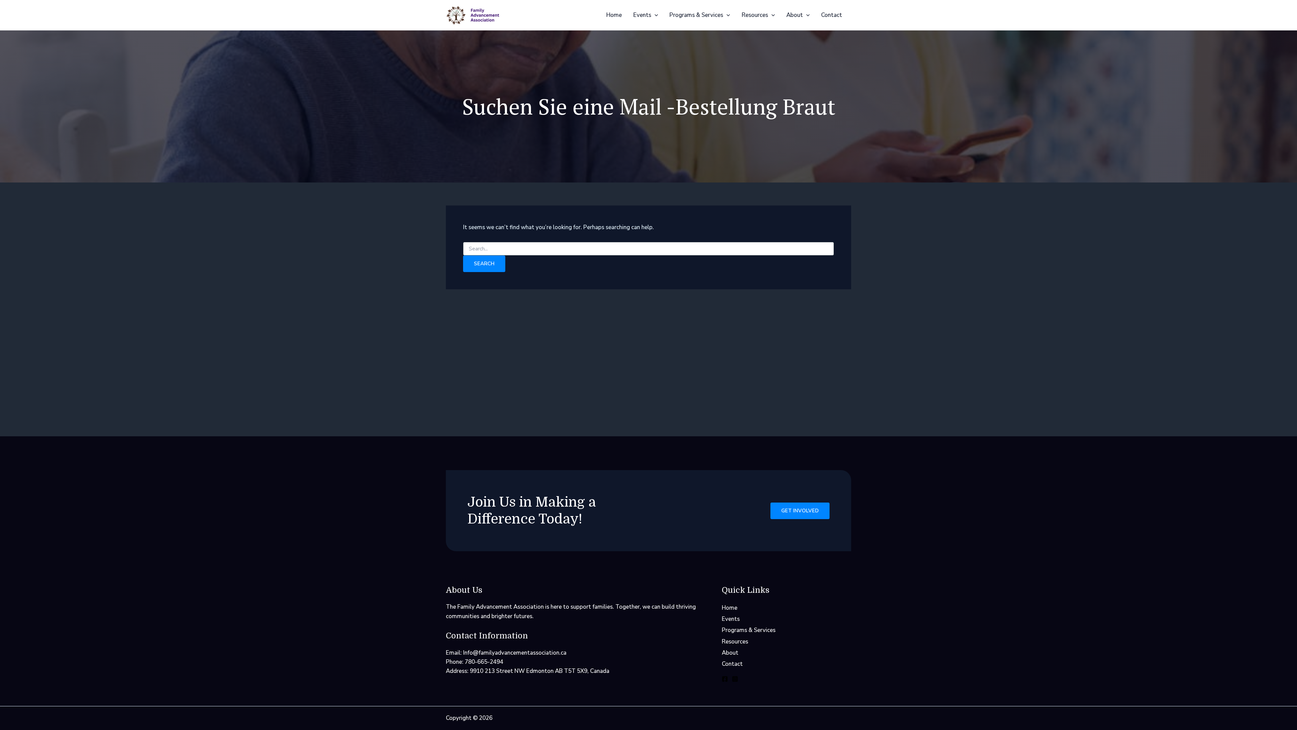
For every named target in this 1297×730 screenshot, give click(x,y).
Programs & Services (696, 15)
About (794, 15)
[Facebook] (725, 679)
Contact (831, 15)
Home (614, 15)
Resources (755, 15)
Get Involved (800, 510)
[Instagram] (735, 679)
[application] (654, 15)
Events (642, 15)
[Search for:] (648, 249)
